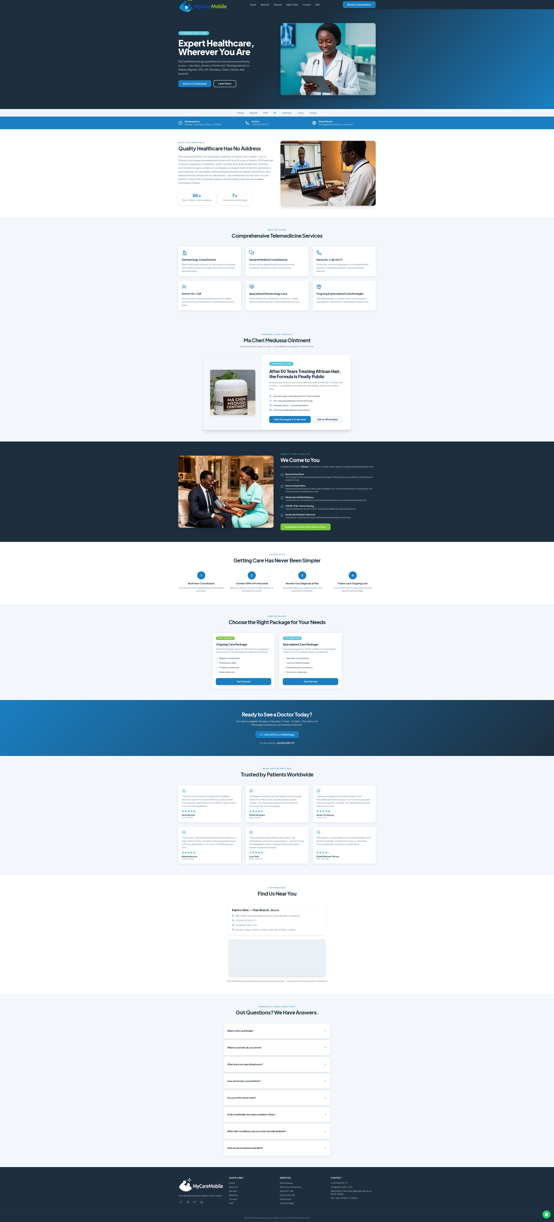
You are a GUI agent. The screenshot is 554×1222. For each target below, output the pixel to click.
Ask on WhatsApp (327, 419)
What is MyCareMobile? (240, 1030)
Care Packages (287, 1203)
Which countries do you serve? (244, 1047)
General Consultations (290, 1187)
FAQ (318, 4)
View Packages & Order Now (290, 419)
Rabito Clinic (292, 4)
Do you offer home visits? (241, 1097)
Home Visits (285, 1199)
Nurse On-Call (286, 1191)
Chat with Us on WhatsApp (278, 734)
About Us (265, 4)
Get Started (243, 681)
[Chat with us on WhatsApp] (546, 1214)
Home (253, 4)
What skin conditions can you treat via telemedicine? (256, 1131)
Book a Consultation (359, 4)
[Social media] (181, 1202)
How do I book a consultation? (244, 1081)
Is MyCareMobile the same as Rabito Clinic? (251, 1114)
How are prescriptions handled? (245, 1147)
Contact (307, 4)
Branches (233, 1195)
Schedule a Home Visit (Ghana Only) (305, 526)
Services (278, 4)
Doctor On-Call (287, 1195)
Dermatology (286, 1183)
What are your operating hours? (245, 1064)
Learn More (224, 83)
